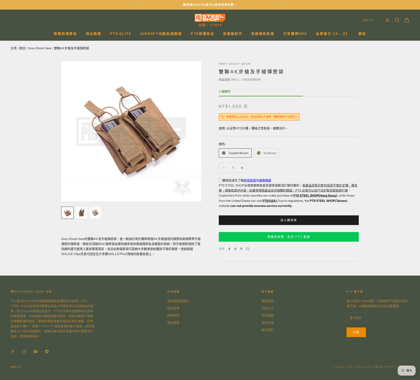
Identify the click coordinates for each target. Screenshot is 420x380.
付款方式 (267, 308)
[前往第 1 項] (67, 213)
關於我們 (267, 330)
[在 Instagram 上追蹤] (24, 351)
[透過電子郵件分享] (247, 249)
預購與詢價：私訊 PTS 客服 (288, 236)
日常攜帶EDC (295, 34)
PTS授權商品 (202, 34)
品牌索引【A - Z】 (333, 34)
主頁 (13, 48)
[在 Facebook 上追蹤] (12, 351)
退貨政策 (250, 180)
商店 (22, 48)
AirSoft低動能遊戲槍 (161, 34)
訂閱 (356, 332)
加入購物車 (288, 220)
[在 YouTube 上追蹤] (35, 351)
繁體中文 (368, 20)
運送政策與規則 (178, 301)
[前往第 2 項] (81, 213)
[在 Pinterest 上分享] (241, 249)
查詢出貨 (267, 323)
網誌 (362, 34)
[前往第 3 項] (95, 213)
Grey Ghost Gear (39, 48)
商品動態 (94, 34)
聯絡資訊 (267, 301)
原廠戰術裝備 (262, 34)
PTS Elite (120, 34)
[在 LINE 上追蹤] (47, 351)
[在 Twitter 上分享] (235, 249)
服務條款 (265, 180)
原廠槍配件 (233, 34)
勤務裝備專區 (65, 34)
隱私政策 (173, 323)
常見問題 (267, 315)
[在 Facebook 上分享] (229, 249)
